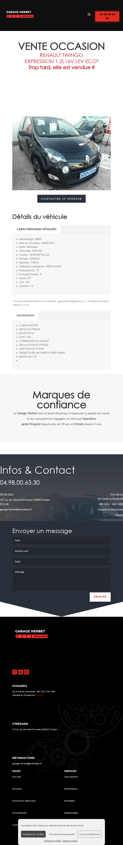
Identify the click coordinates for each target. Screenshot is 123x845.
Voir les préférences (89, 834)
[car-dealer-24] (61, 190)
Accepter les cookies (33, 834)
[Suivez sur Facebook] (14, 672)
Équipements (25, 315)
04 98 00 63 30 (107, 16)
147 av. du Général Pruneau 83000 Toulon (25, 500)
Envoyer (100, 597)
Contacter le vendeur (61, 198)
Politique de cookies (52, 841)
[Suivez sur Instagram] (26, 672)
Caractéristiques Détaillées (37, 229)
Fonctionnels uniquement (62, 834)
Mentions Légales (70, 841)
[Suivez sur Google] (20, 672)
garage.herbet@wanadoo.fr (27, 763)
